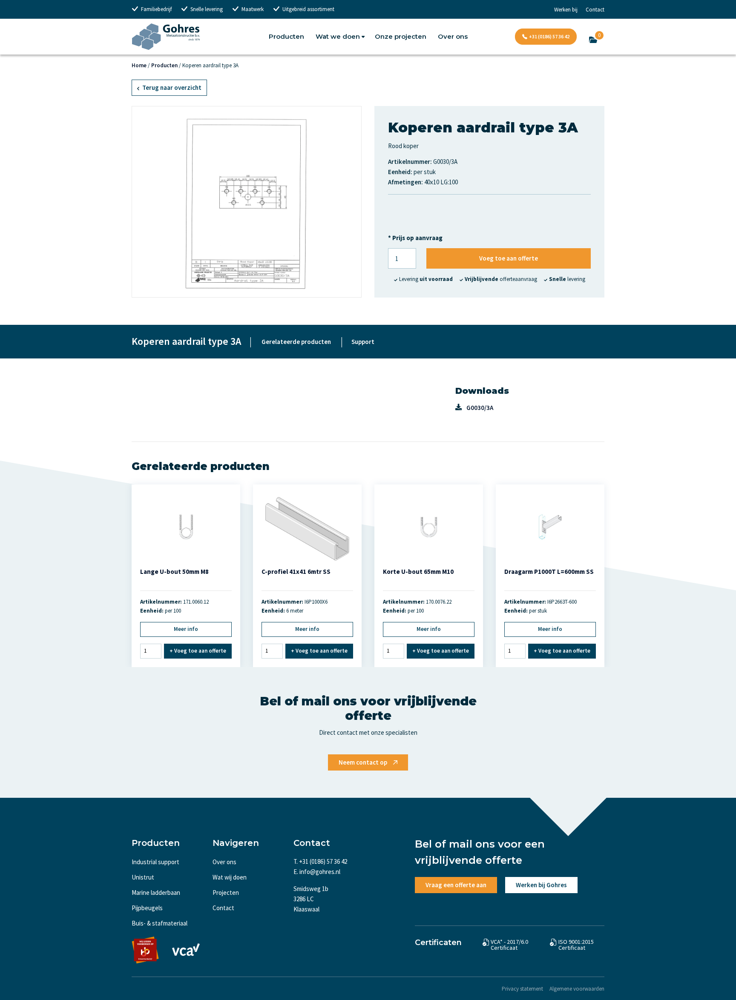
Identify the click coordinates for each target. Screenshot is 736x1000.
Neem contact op (363, 762)
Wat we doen (338, 36)
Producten (286, 36)
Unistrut (143, 877)
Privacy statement (522, 988)
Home (139, 65)
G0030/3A (479, 408)
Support (362, 342)
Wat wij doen (230, 877)
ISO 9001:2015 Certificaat (576, 945)
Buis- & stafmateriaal (159, 923)
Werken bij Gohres (541, 885)
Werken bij (566, 9)
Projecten (226, 892)
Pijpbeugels (147, 908)
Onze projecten (400, 36)
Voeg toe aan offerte (508, 258)
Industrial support (155, 862)
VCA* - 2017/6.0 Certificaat (509, 945)
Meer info (186, 629)
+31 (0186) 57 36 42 (549, 36)
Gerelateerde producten (296, 342)
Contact (595, 9)
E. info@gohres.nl (316, 872)
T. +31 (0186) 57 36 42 (320, 861)
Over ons (453, 36)
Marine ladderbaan (156, 892)
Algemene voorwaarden (576, 988)
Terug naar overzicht (171, 87)
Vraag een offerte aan (456, 885)
